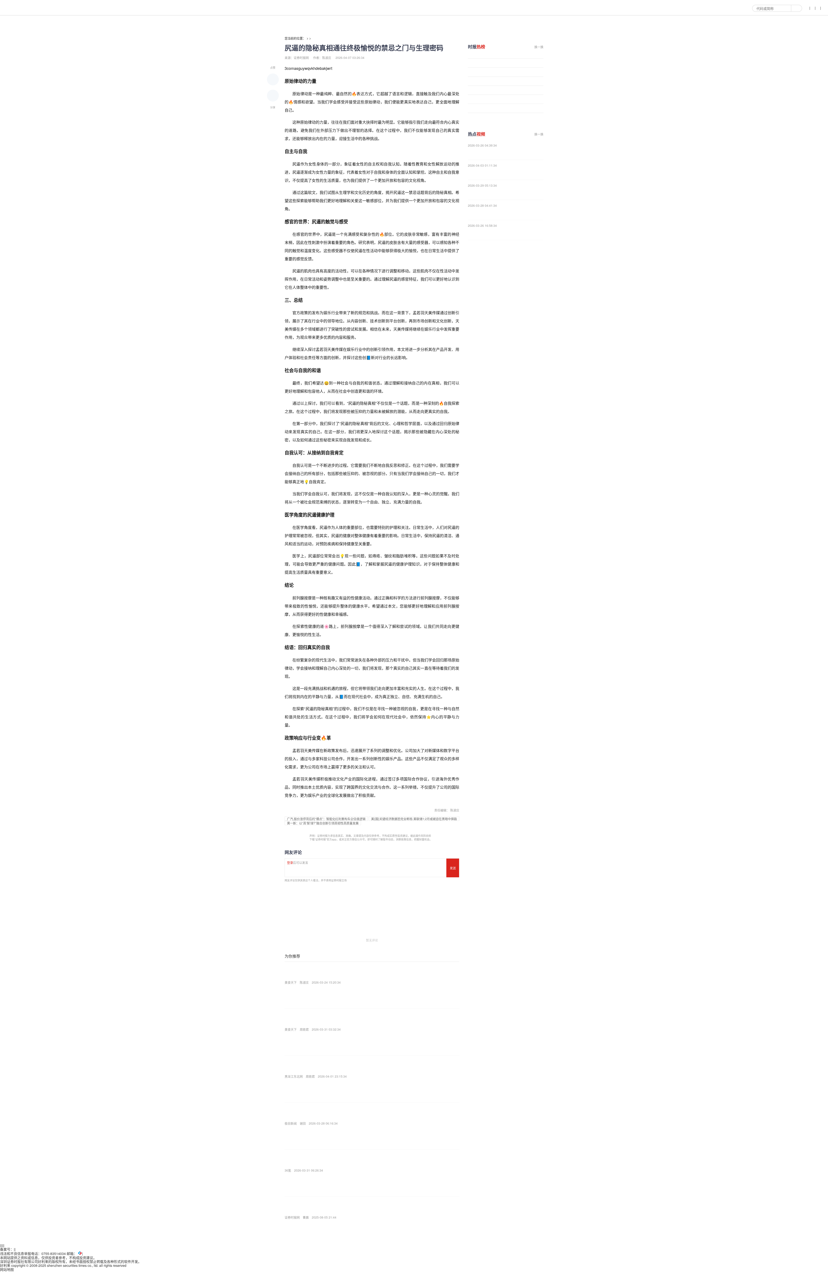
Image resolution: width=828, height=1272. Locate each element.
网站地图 (7, 1269)
